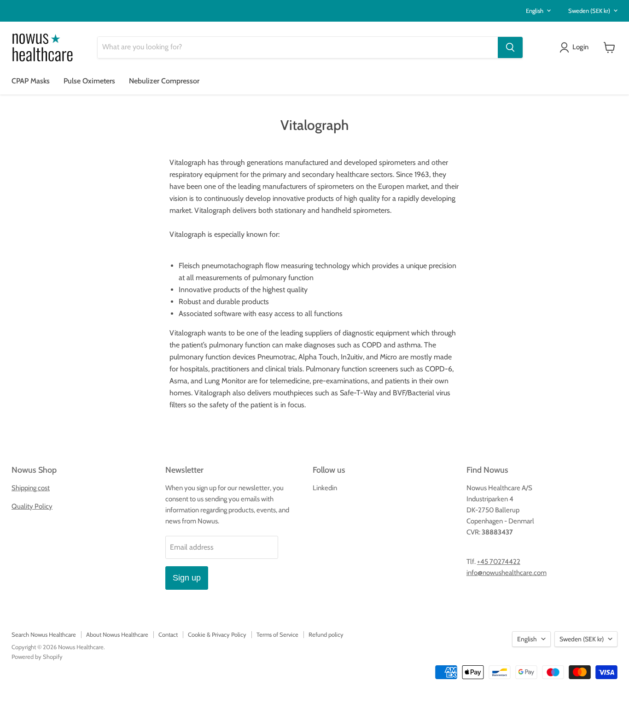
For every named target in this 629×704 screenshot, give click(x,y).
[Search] (510, 47)
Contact (168, 634)
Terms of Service (277, 634)
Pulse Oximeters (89, 80)
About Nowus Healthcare (117, 634)
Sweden (589, 10)
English (534, 10)
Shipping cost (31, 488)
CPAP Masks (31, 80)
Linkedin (325, 488)
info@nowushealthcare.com (506, 573)
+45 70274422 (498, 561)
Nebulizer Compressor (164, 80)
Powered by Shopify (37, 656)
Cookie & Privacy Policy (217, 634)
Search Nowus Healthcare (44, 634)
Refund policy (326, 634)
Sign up (187, 577)
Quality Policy (32, 506)
